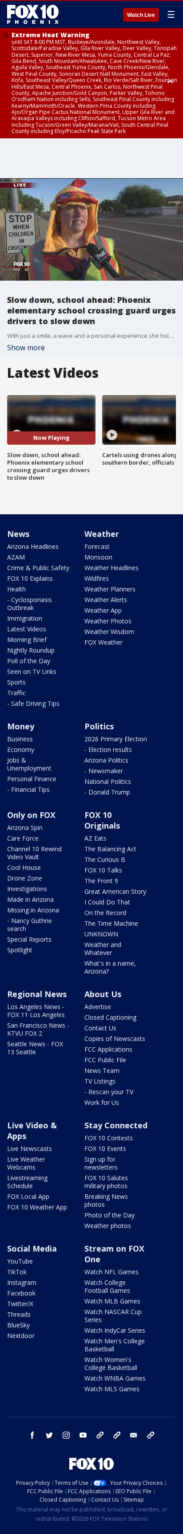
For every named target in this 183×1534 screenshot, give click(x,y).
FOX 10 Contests (108, 1138)
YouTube (20, 1261)
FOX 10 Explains (30, 578)
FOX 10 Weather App (37, 1207)
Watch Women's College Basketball (110, 1363)
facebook (32, 1435)
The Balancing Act (110, 849)
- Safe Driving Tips (33, 703)
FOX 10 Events (105, 1148)
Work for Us (101, 1102)
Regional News (37, 994)
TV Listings (99, 1081)
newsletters (150, 1435)
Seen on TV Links (31, 671)
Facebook (21, 1293)
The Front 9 (101, 881)
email (134, 1435)
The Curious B (104, 859)
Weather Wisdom (109, 631)
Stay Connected (115, 1125)
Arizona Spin (25, 827)
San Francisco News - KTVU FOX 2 (38, 1029)
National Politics (107, 781)
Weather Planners (109, 589)
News (18, 533)
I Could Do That (107, 902)
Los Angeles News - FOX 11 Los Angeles (36, 1010)
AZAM (16, 557)
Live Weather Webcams (26, 1163)
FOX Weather (103, 642)
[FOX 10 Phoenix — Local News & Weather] (33, 14)
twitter (49, 1435)
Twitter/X (20, 1303)
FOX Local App (28, 1196)
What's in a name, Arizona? (110, 967)
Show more (26, 347)
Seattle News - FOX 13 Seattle (35, 1048)
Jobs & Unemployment (29, 764)
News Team (101, 1070)
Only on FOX (31, 815)
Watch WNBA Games (115, 1378)
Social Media (32, 1248)
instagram (66, 1435)
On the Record (105, 912)
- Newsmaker (103, 771)
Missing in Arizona (33, 910)
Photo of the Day (109, 1215)
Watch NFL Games (111, 1272)
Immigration (24, 618)
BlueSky (18, 1325)
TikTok (17, 1272)
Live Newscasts (29, 1148)
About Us (102, 994)
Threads (19, 1314)
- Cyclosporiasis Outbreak (29, 603)
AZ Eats (95, 838)
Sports (16, 682)
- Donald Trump (107, 792)
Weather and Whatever (102, 948)
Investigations (27, 888)
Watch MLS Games (111, 1389)
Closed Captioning (110, 1017)
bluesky (117, 1435)
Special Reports (29, 939)
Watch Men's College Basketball (114, 1345)
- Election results (108, 749)
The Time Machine (111, 923)
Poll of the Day (28, 661)
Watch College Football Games (107, 1286)
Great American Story (115, 891)
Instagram (21, 1282)
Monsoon (98, 557)
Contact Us (100, 1028)
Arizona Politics (106, 760)
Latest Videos (26, 629)
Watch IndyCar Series (114, 1330)
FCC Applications (108, 1049)
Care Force (23, 838)
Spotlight (19, 950)
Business (20, 739)
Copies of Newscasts (114, 1038)
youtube (83, 1435)
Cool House (24, 867)
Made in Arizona (30, 899)
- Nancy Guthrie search (29, 924)
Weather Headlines (111, 568)
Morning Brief (27, 639)
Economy (20, 749)
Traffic (16, 693)
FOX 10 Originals (102, 820)
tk (100, 1435)
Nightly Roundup (31, 650)
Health (16, 589)
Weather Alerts (105, 599)
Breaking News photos (106, 1200)
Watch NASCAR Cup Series (113, 1315)
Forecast (97, 546)
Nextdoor (21, 1335)
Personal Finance (31, 779)
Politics (99, 726)
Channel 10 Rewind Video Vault (34, 853)
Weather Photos (107, 621)
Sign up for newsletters (101, 1163)
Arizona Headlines (33, 546)
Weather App (103, 610)
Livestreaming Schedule (27, 1182)
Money (20, 726)
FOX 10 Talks (103, 870)
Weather (101, 533)
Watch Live (141, 15)
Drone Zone (24, 878)
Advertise (97, 1006)
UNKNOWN (101, 934)
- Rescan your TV (108, 1092)
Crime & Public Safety (38, 568)
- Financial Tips (28, 789)
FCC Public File (105, 1060)
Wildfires (96, 578)
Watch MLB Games (112, 1301)
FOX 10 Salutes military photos (106, 1182)
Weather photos (107, 1225)
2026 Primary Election (115, 739)
